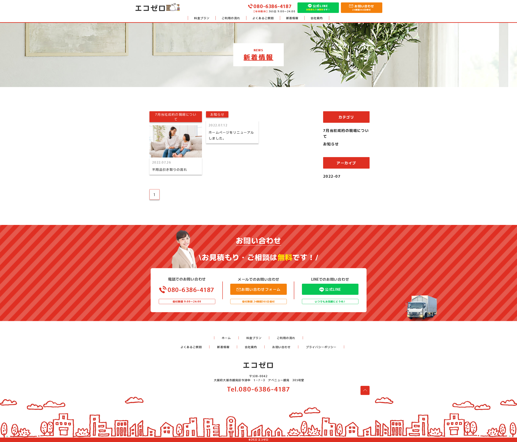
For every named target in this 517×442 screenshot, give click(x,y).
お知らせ (331, 143)
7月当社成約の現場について (346, 133)
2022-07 (331, 176)
